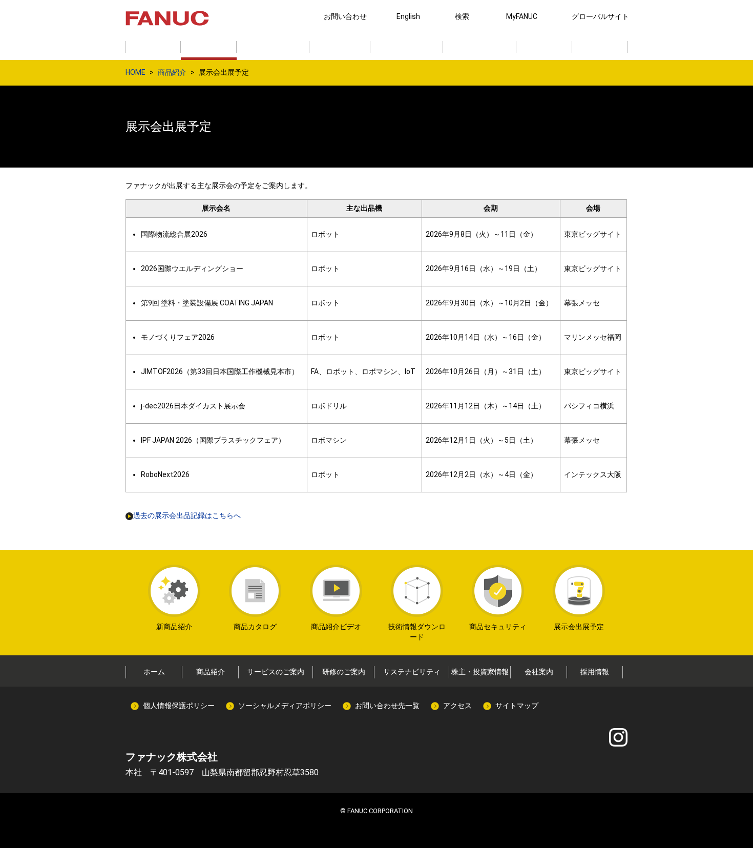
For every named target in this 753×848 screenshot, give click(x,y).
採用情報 (594, 672)
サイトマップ (516, 705)
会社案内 (539, 672)
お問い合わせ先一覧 (387, 705)
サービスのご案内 (275, 672)
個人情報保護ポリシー (179, 705)
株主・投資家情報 (480, 672)
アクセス (457, 705)
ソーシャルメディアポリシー (284, 705)
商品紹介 (172, 72)
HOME (135, 72)
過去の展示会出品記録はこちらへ (187, 515)
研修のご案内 (343, 672)
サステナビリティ (412, 672)
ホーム (154, 672)
